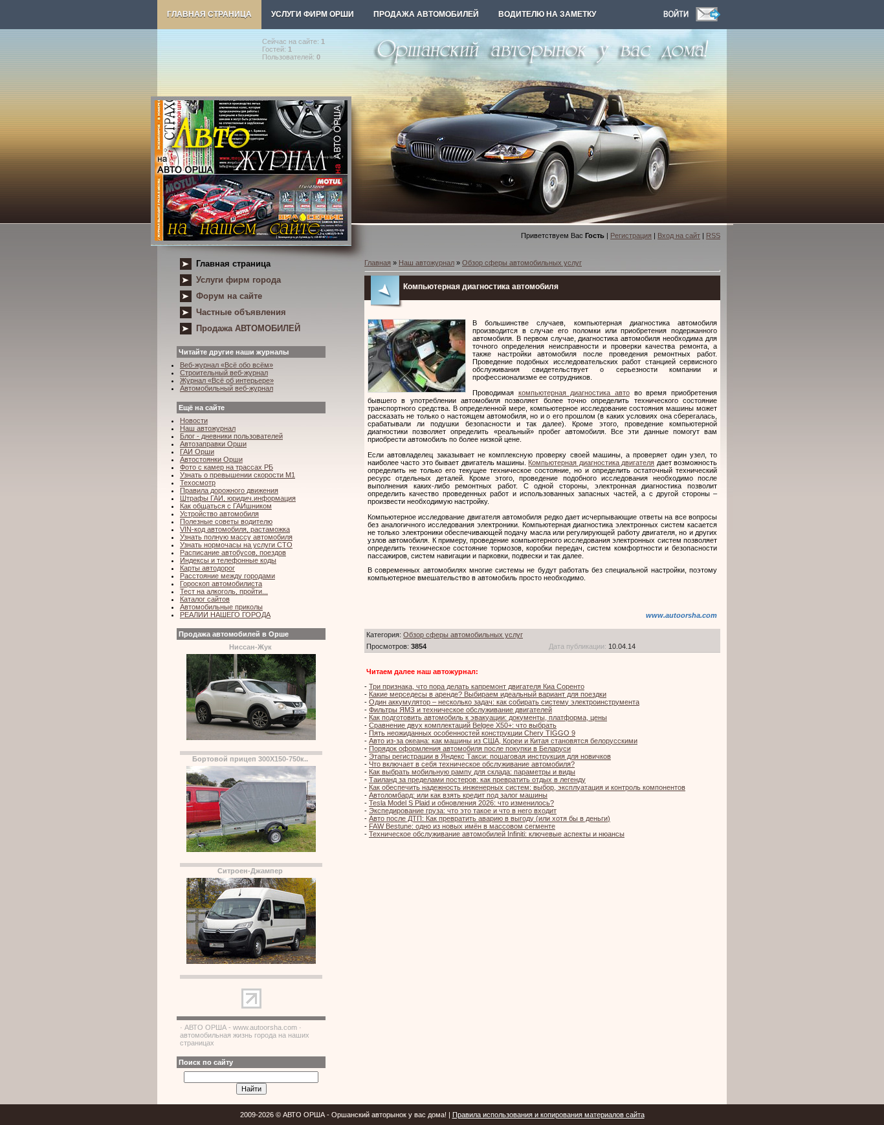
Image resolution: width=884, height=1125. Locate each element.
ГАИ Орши (197, 451)
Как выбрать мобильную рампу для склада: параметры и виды (472, 772)
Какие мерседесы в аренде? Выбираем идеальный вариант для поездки (487, 694)
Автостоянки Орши (211, 459)
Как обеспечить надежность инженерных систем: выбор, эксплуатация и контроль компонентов (527, 787)
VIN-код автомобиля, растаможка (235, 529)
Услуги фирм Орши (312, 14)
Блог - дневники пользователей (231, 436)
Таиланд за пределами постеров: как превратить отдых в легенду (477, 779)
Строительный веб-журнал (224, 373)
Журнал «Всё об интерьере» (227, 380)
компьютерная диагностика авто (574, 393)
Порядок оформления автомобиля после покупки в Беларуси (470, 748)
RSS (713, 235)
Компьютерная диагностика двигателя (591, 462)
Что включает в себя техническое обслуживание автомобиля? (472, 764)
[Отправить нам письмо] (708, 19)
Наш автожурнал (208, 428)
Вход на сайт (678, 235)
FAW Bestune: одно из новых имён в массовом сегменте (462, 826)
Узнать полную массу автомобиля (236, 537)
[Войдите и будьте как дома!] (679, 19)
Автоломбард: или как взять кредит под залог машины (458, 795)
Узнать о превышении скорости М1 (237, 475)
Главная (377, 263)
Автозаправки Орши (213, 444)
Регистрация (631, 235)
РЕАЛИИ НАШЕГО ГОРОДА (225, 614)
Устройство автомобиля (219, 514)
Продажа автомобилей (426, 14)
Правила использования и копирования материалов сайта (548, 1115)
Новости (194, 420)
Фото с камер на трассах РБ (226, 467)
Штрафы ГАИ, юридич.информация (238, 498)
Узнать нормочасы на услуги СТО (236, 545)
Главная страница (209, 14)
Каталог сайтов (205, 599)
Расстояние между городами (227, 576)
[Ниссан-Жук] (251, 737)
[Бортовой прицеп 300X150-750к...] (251, 849)
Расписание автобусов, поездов (233, 552)
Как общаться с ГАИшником (226, 506)
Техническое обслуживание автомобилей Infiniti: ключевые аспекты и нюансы (496, 834)
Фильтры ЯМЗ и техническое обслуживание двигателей (460, 710)
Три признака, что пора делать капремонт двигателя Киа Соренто (476, 686)
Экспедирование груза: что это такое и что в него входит (463, 810)
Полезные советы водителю (226, 521)
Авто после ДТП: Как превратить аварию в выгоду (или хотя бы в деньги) (489, 818)
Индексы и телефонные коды (228, 560)
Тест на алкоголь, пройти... (224, 591)
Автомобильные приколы (221, 607)
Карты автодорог (207, 568)
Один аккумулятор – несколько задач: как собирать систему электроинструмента (504, 702)
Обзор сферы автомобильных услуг (522, 263)
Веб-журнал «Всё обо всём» (226, 365)
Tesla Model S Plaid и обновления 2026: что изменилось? (461, 803)
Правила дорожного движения (229, 490)
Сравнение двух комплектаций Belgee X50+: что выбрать (463, 725)
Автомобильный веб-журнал (226, 388)
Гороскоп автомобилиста (221, 583)
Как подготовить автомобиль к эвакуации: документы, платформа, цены (488, 717)
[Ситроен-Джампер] (251, 961)
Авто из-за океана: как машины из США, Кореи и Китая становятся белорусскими (503, 741)
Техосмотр (197, 482)
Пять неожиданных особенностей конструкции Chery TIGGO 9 (472, 733)
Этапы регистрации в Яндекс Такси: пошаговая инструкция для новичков (490, 756)
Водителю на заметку (547, 14)
